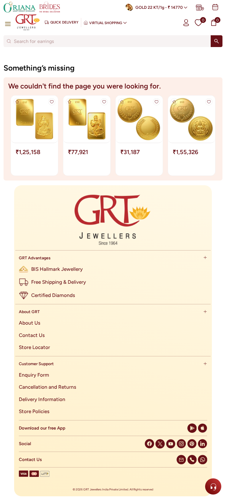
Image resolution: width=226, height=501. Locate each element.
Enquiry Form (34, 375)
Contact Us (32, 335)
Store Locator (34, 347)
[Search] (216, 41)
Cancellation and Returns (47, 387)
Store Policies (34, 411)
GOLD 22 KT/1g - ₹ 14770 (159, 7)
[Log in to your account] (186, 22)
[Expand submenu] (205, 258)
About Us (29, 323)
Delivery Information (42, 399)
